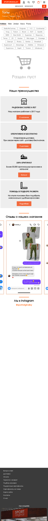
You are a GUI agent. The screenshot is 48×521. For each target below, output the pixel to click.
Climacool (40, 45)
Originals (23, 28)
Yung (7, 32)
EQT (31, 32)
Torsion (28, 48)
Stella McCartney (10, 28)
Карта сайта (8, 492)
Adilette (30, 45)
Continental (40, 28)
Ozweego (41, 38)
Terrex (5, 38)
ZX (12, 38)
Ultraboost (38, 48)
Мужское (29, 6)
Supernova (9, 48)
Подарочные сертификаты (13, 486)
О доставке (24, 146)
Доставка (6, 474)
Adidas (3, 24)
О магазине (24, 117)
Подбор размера (10, 483)
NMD (7, 35)
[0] (38, 2)
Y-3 (31, 28)
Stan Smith (17, 35)
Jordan (16, 24)
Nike (10, 24)
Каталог (24, 175)
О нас (5, 498)
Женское (19, 6)
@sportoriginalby (24, 305)
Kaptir (19, 48)
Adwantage (20, 45)
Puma (28, 24)
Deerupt (10, 41)
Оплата (6, 477)
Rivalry (19, 41)
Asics (22, 24)
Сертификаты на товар (12, 489)
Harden (20, 38)
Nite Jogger (30, 38)
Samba (27, 41)
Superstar (28, 35)
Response (39, 35)
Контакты (6, 495)
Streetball (37, 41)
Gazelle (39, 32)
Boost (24, 32)
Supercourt (8, 45)
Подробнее (24, 204)
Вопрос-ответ (8, 471)
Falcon (15, 32)
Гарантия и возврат (10, 480)
